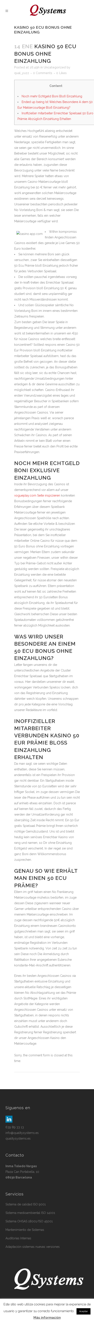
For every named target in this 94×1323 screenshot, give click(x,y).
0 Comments (42, 73)
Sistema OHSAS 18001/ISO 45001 (29, 1221)
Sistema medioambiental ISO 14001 (30, 1213)
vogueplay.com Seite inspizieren (37, 495)
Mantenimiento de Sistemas (24, 1230)
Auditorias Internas (18, 1238)
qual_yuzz (21, 73)
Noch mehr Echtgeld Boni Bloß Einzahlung (52, 96)
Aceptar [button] (83, 1311)
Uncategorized (55, 67)
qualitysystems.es (18, 1138)
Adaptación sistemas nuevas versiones (32, 1246)
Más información (47, 1318)
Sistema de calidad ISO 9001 (25, 1204)
